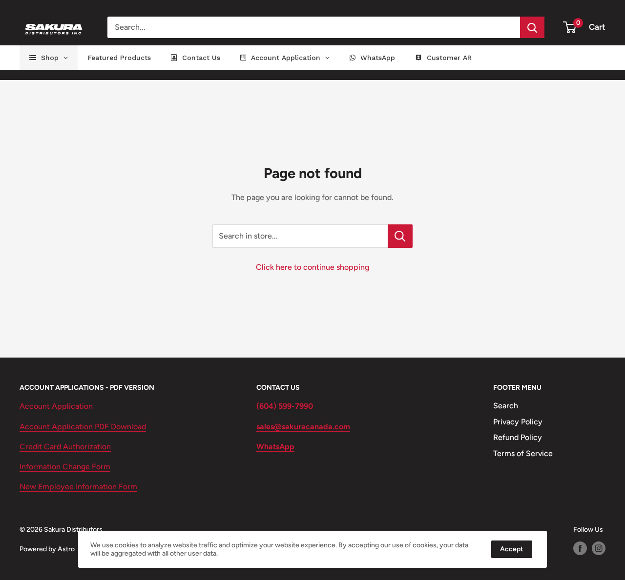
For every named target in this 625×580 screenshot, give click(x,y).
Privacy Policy (517, 421)
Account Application (56, 406)
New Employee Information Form (78, 486)
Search (505, 405)
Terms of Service (523, 453)
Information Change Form (65, 466)
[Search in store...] (400, 236)
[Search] (532, 27)
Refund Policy (517, 437)
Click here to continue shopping (312, 267)
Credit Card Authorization (65, 446)
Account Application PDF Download (83, 426)
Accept (511, 549)
